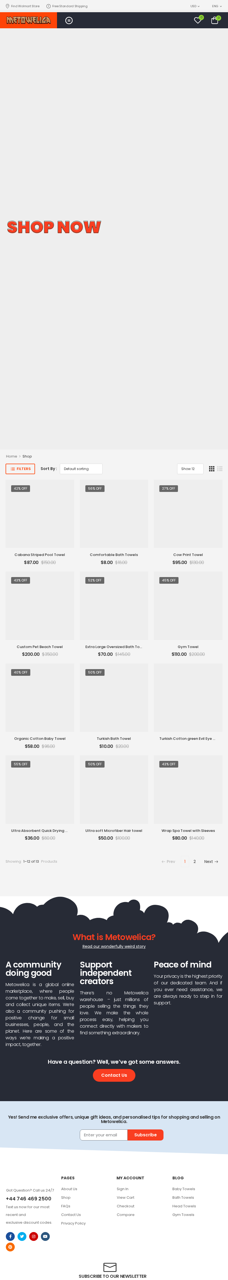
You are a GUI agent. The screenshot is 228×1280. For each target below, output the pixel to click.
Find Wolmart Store (25, 6)
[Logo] (28, 20)
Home (11, 456)
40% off (21, 672)
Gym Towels (183, 1214)
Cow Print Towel (188, 554)
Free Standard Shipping (70, 6)
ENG (215, 6)
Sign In (122, 1189)
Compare (126, 1214)
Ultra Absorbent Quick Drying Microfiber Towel (53, 830)
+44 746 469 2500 (28, 1198)
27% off (168, 488)
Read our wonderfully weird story (114, 946)
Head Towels (184, 1206)
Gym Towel (188, 646)
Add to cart (40, 564)
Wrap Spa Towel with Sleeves (188, 830)
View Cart (125, 1197)
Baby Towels (183, 1189)
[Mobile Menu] (69, 20)
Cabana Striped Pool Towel (39, 554)
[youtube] (45, 1236)
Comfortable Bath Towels (114, 554)
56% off (95, 488)
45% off (169, 580)
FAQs (65, 1206)
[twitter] (22, 1236)
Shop (66, 1197)
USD (193, 6)
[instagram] (33, 1236)
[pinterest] (10, 1247)
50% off (95, 672)
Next (208, 861)
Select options (188, 740)
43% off (20, 580)
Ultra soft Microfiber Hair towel (113, 830)
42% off (20, 488)
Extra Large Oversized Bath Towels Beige (122, 646)
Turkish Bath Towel (114, 738)
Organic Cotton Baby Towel (40, 738)
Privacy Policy (73, 1223)
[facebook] (10, 1236)
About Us (69, 1189)
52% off (94, 580)
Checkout (125, 1206)
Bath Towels (183, 1197)
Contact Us (71, 1214)
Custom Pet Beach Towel (40, 646)
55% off (21, 764)
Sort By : (49, 468)
